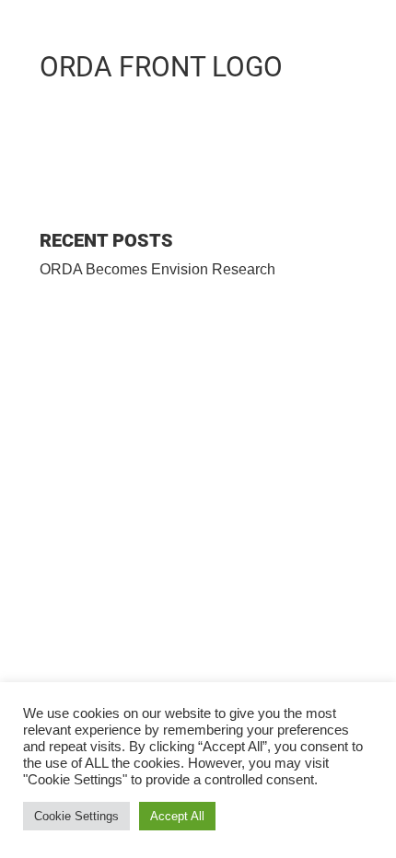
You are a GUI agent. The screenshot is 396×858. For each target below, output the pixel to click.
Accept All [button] (177, 816)
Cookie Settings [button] (76, 816)
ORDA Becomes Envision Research (157, 269)
